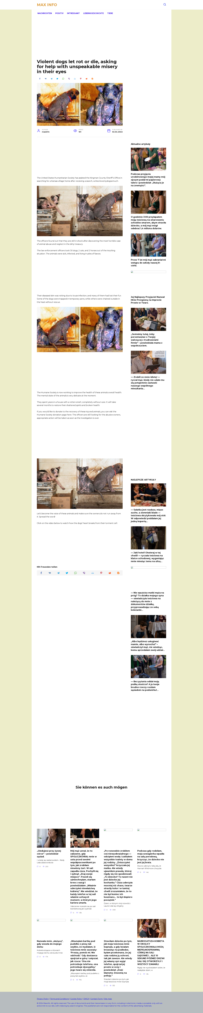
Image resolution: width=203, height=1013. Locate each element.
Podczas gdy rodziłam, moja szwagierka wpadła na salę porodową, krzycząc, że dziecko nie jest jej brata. (150, 857)
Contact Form (96, 999)
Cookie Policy (76, 999)
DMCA (86, 999)
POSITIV (59, 13)
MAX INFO (47, 4)
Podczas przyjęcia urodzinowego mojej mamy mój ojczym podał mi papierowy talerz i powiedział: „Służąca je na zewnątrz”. (148, 180)
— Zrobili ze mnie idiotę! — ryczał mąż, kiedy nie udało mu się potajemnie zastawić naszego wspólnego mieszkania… (147, 383)
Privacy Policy (43, 999)
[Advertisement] (101, 39)
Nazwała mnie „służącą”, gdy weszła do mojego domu (50, 944)
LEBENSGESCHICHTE (93, 13)
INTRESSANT (73, 13)
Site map (108, 999)
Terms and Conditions (59, 999)
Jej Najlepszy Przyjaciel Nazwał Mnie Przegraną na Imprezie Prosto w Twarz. (148, 300)
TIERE (110, 13)
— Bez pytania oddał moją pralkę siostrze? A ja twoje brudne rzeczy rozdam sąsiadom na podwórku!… (145, 685)
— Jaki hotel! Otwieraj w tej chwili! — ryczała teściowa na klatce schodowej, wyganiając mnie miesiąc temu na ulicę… (147, 557)
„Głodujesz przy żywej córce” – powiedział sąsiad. (49, 854)
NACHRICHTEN (44, 13)
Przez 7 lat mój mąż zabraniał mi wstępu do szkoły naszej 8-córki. (148, 263)
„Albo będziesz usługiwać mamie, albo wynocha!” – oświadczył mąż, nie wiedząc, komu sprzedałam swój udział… (148, 645)
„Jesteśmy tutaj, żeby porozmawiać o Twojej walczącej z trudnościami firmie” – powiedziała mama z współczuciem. (146, 340)
